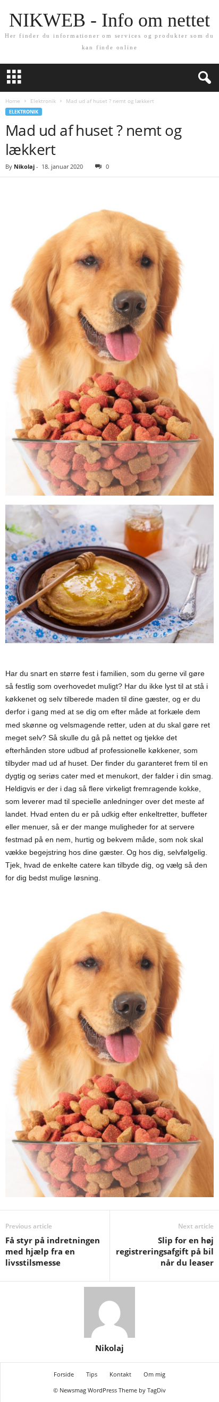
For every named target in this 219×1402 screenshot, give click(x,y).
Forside (64, 1374)
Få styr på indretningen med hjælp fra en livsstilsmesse (52, 1251)
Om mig (154, 1374)
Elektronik (43, 101)
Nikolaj (24, 166)
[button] (202, 78)
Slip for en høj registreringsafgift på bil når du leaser (165, 1251)
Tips (91, 1374)
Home (12, 101)
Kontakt (120, 1374)
